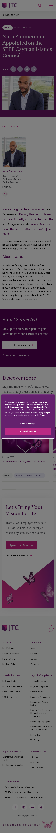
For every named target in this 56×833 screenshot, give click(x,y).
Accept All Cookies (28, 431)
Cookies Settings (28, 423)
